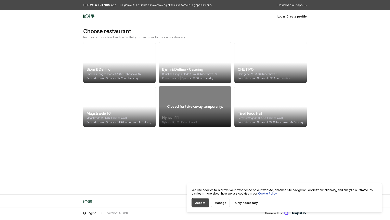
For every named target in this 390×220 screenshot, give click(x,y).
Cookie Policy (267, 193)
